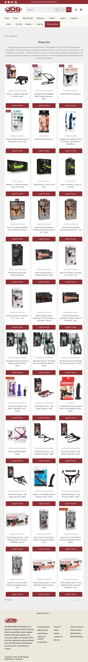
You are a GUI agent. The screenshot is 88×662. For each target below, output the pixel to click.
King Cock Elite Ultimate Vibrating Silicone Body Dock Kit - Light (44, 228)
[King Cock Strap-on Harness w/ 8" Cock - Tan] (70, 254)
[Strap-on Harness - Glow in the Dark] (70, 166)
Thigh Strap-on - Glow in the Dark (44, 184)
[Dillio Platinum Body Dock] (70, 76)
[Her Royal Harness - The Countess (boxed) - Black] (44, 433)
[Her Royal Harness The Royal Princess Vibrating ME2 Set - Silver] (44, 343)
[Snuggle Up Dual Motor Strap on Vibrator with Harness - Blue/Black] (70, 121)
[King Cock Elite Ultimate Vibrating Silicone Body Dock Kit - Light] (44, 209)
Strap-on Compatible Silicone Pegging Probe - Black (44, 494)
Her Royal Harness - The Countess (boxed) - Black (44, 451)
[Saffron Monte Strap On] (44, 121)
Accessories (42, 642)
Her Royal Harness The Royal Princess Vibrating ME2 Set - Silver (44, 362)
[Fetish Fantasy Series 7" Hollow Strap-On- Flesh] (44, 254)
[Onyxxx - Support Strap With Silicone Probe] (17, 76)
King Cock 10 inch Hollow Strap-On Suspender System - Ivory (17, 583)
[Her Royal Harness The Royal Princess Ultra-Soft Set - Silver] (17, 343)
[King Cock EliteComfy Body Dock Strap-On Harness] (17, 209)
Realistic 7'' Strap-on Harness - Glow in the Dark (17, 184)
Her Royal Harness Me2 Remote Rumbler (17, 272)
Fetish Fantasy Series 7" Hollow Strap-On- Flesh (44, 272)
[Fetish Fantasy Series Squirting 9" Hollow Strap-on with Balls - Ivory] (70, 297)
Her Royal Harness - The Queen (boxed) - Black (17, 494)
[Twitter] (5, 2)
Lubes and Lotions (41, 638)
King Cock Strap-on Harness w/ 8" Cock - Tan (71, 272)
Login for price (17, 105)
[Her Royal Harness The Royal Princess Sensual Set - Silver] (70, 343)
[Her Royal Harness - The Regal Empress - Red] (44, 388)
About (56, 630)
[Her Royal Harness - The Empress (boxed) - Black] (70, 433)
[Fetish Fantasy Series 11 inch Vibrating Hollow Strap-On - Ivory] (44, 564)
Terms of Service (76, 627)
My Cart (57, 640)
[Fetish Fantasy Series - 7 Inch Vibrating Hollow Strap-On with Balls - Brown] (17, 519)
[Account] (75, 10)
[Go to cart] (81, 10)
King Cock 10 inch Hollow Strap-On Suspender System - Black (70, 538)
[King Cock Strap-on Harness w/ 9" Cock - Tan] (17, 297)
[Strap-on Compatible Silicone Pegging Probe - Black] (44, 476)
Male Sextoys (42, 630)
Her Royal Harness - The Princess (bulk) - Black (70, 494)
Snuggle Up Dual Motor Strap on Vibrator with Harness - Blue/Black (70, 140)
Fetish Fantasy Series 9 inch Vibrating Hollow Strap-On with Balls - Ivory (70, 583)
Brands (56, 633)
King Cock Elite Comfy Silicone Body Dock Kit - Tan (70, 227)
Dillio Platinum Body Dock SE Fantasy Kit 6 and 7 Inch (17, 139)
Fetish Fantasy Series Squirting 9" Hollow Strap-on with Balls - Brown (44, 316)
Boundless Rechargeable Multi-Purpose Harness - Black (44, 95)
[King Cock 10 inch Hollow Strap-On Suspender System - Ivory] (17, 564)
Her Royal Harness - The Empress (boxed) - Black (70, 451)
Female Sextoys (43, 627)
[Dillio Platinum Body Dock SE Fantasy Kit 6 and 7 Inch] (17, 121)
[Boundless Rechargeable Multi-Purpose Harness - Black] (44, 76)
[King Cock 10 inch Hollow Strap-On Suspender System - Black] (70, 519)
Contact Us (58, 637)
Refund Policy (75, 633)
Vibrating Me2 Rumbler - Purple (17, 451)
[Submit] (69, 9)
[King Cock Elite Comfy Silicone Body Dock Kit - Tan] (70, 209)
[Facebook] (9, 2)
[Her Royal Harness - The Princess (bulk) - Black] (70, 476)
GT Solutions (18, 659)
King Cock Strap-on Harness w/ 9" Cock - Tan (17, 315)
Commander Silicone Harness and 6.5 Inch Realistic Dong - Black (70, 407)
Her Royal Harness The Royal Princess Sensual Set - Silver (70, 360)
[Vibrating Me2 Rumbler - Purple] (17, 433)
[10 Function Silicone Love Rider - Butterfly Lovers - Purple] (17, 388)
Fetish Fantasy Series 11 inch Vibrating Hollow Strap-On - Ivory (44, 583)
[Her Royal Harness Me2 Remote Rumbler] (17, 254)
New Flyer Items (76, 637)
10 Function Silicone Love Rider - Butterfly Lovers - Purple (17, 407)
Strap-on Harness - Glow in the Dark (70, 184)
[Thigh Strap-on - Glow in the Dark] (44, 166)
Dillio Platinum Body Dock (71, 92)
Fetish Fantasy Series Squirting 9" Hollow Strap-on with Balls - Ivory (71, 316)
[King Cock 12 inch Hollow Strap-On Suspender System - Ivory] (44, 519)
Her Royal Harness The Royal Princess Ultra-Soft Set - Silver (17, 362)
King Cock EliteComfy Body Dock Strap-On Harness (17, 227)
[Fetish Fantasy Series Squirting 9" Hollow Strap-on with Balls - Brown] (44, 297)
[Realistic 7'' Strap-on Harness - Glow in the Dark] (17, 166)
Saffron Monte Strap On (44, 137)
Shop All (57, 627)
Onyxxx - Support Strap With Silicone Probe (17, 93)
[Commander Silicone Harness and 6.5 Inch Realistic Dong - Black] (70, 388)
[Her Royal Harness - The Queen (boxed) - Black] (17, 476)
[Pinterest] (12, 2)
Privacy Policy (75, 630)
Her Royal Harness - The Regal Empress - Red (44, 406)
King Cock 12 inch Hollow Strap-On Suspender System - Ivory (44, 538)
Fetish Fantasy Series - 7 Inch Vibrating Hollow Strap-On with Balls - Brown (17, 538)
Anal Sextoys (42, 633)
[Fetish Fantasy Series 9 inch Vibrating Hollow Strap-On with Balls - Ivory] (70, 564)
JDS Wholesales (23, 657)
